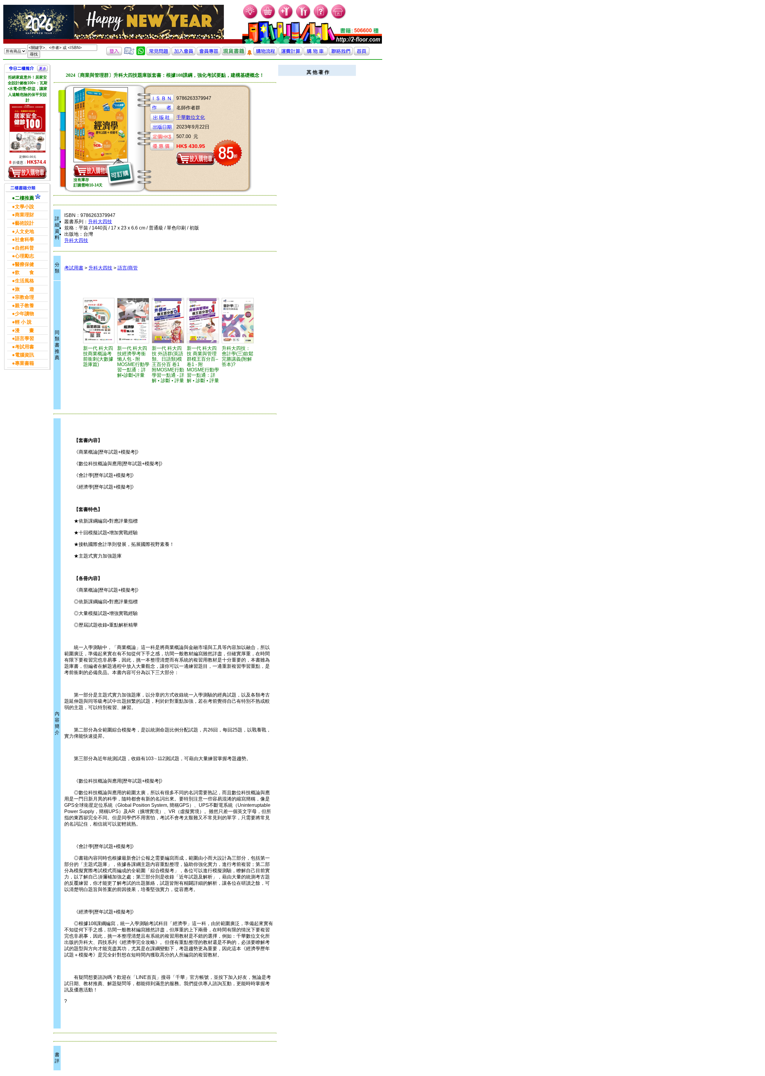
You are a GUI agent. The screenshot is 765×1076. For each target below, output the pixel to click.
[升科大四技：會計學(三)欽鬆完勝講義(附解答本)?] (238, 320)
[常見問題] (321, 18)
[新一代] (99, 320)
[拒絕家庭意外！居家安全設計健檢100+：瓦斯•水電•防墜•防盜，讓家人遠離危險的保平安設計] (27, 128)
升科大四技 (100, 221)
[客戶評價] (129, 53)
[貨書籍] (234, 53)
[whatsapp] (140, 53)
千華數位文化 (190, 117)
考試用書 (73, 267)
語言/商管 (127, 267)
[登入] (114, 53)
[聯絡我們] (341, 53)
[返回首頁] (361, 53)
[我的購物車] (268, 18)
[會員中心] (303, 18)
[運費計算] (290, 53)
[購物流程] (265, 53)
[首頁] (339, 18)
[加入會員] (286, 18)
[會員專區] (209, 53)
